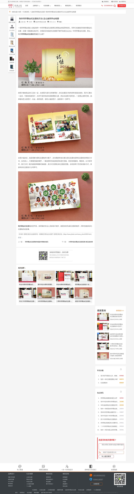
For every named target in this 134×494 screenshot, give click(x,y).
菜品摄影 (48, 481)
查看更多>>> (120, 310)
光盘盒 (64, 481)
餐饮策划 (57, 5)
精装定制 (68, 5)
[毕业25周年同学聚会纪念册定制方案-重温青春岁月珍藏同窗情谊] (27, 282)
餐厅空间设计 (49, 484)
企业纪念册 (12, 54)
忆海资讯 (26, 12)
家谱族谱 (12, 70)
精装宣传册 (11, 479)
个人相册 (28, 486)
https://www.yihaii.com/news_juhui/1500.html (77, 234)
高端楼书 (65, 484)
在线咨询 (122, 5)
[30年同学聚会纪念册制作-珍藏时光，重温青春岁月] (46, 298)
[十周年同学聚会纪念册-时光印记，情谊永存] (65, 298)
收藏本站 (123, 1)
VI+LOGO (11, 30)
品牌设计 (35, 5)
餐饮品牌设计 (49, 479)
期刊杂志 (10, 483)
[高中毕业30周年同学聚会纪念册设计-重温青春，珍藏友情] (46, 282)
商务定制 (65, 486)
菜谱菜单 (12, 62)
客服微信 (106, 1)
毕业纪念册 (12, 38)
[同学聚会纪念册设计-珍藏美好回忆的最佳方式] (83, 282)
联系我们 (115, 1)
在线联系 (96, 484)
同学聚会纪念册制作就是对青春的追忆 (36, 242)
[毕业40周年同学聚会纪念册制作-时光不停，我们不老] (65, 282)
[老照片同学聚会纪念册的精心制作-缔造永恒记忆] (83, 298)
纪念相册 (46, 5)
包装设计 (10, 486)
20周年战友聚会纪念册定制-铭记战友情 (80, 242)
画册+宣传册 (12, 22)
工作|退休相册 (30, 484)
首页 (26, 5)
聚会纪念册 (12, 46)
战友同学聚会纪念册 (38, 12)
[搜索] (114, 5)
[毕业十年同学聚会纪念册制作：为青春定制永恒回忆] (27, 298)
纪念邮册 (65, 479)
